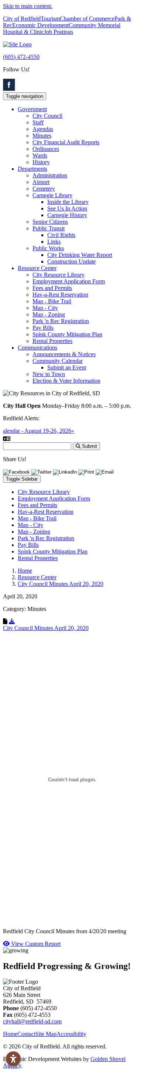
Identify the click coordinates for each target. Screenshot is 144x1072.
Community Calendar (57, 361)
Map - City (45, 308)
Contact (26, 1034)
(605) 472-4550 (21, 57)
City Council (47, 116)
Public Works (48, 248)
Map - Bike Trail (51, 301)
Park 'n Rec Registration (60, 321)
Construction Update (71, 261)
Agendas (42, 129)
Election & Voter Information (66, 381)
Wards (39, 155)
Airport (40, 182)
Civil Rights (61, 235)
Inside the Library (68, 202)
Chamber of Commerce (87, 18)
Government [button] (32, 109)
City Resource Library (58, 275)
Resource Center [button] (37, 268)
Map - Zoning (48, 314)
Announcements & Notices (64, 354)
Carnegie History (67, 215)
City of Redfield (22, 18)
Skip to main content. (27, 6)
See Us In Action (67, 208)
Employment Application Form (68, 281)
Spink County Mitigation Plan (67, 334)
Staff (38, 122)
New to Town (48, 374)
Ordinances (45, 149)
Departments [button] (32, 169)
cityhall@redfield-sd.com (32, 1021)
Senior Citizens (50, 222)
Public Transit (48, 228)
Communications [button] (37, 347)
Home (10, 1034)
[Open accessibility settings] (13, 1058)
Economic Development (40, 25)
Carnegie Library (52, 195)
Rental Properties (52, 341)
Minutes (41, 135)
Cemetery (43, 188)
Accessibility (71, 1034)
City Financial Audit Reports (65, 142)
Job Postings (58, 32)
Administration (49, 175)
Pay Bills (43, 328)
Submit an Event (66, 367)
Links (54, 241)
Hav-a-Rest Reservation (60, 294)
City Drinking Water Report (79, 255)
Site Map (45, 1034)
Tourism (50, 18)
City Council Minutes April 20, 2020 (46, 628)
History (41, 162)
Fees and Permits (52, 288)
